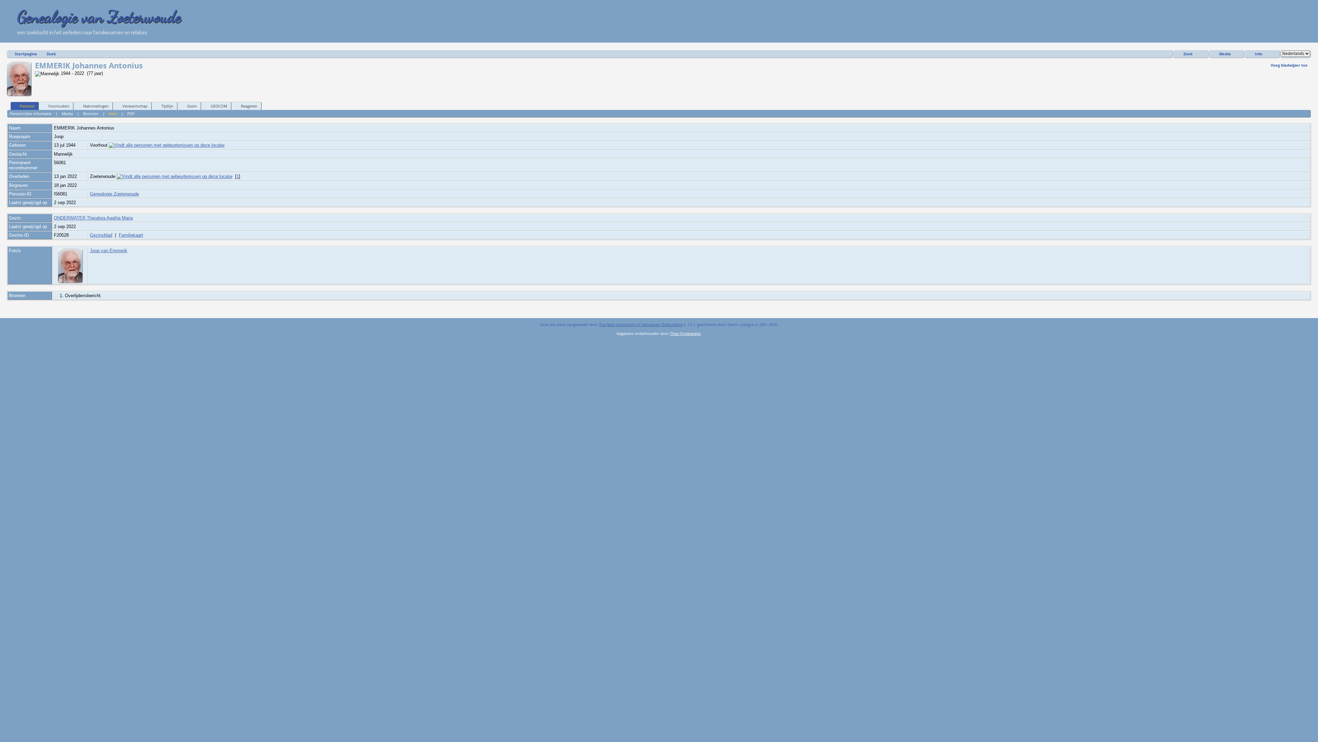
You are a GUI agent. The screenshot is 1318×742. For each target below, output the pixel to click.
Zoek (51, 53)
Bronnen (91, 113)
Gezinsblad (101, 235)
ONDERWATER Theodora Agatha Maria (93, 218)
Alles (113, 113)
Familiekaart (131, 235)
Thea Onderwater (685, 333)
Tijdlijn (167, 106)
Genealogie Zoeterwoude (114, 193)
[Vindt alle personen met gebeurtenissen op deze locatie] (166, 145)
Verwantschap (135, 106)
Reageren (249, 106)
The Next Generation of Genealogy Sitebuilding (641, 324)
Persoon (27, 106)
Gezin (192, 106)
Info (1258, 53)
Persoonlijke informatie (30, 113)
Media (1225, 53)
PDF (131, 113)
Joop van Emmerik (108, 250)
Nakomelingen (96, 106)
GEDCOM (219, 106)
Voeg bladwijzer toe (1289, 65)
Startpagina (26, 53)
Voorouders (58, 106)
